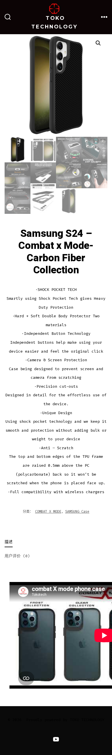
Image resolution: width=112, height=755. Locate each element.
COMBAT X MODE (48, 511)
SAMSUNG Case (77, 511)
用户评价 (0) (17, 556)
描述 (9, 541)
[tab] (51, 542)
